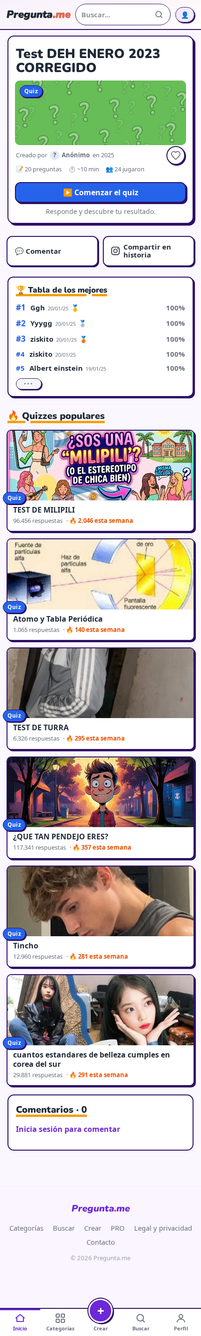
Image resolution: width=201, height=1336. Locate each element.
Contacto (100, 1242)
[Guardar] (175, 155)
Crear (92, 1228)
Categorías (26, 1228)
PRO (118, 1228)
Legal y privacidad (163, 1228)
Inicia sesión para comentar (68, 1129)
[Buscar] (159, 14)
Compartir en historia (147, 250)
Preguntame (101, 1208)
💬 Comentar (38, 251)
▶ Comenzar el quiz (100, 192)
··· (29, 384)
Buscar (64, 1228)
